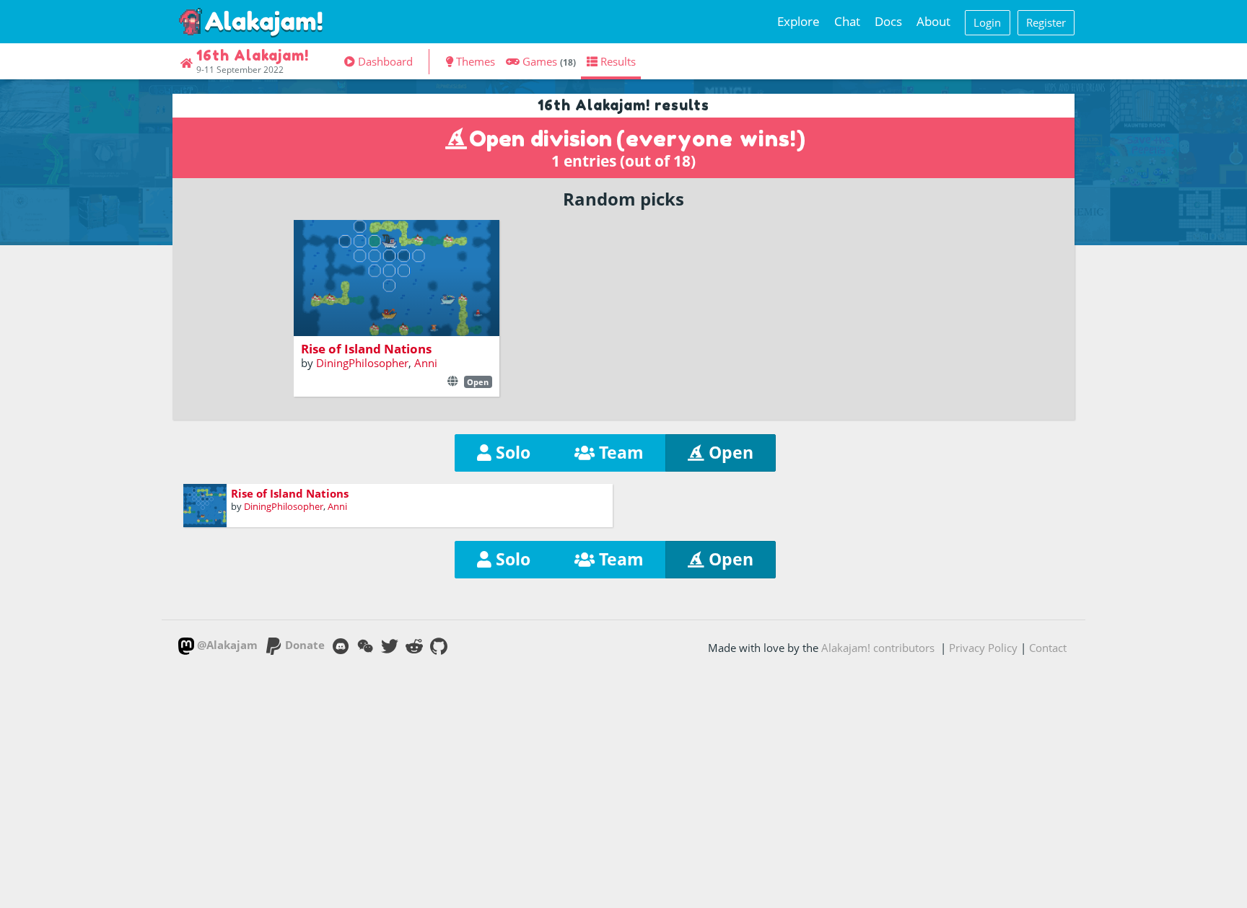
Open (728, 452)
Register (1046, 22)
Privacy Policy (983, 647)
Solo (510, 452)
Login (987, 22)
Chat (847, 21)
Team (619, 452)
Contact (1048, 647)
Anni (425, 363)
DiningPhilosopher (362, 363)
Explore (798, 21)
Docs (888, 21)
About (933, 21)
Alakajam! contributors (878, 647)
